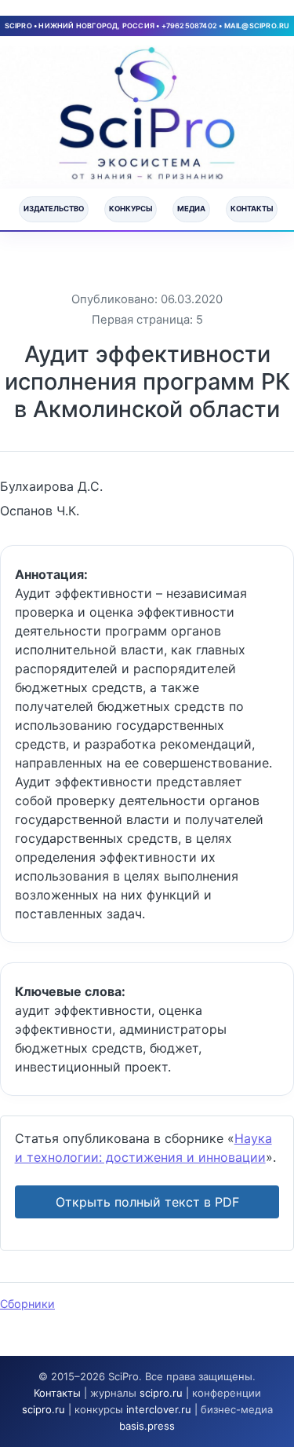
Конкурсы (130, 208)
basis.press (147, 1426)
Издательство (54, 208)
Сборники (27, 1303)
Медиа (191, 208)
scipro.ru (161, 1393)
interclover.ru (158, 1409)
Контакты (251, 208)
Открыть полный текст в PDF (147, 1202)
